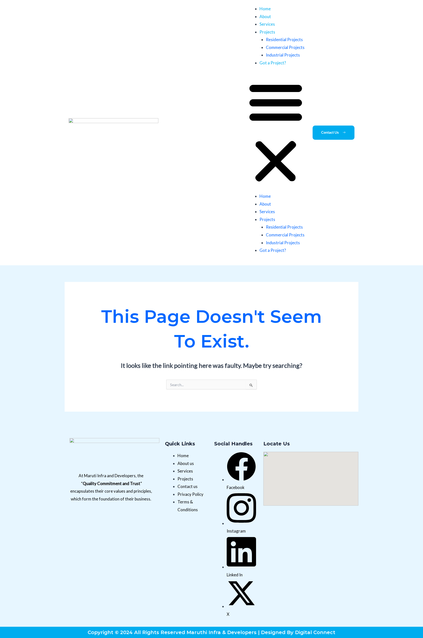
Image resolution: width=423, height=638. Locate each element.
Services (267, 24)
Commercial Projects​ (285, 47)
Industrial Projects (283, 55)
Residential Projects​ (284, 39)
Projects (267, 32)
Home (265, 8)
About (265, 16)
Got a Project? (272, 62)
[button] (276, 132)
